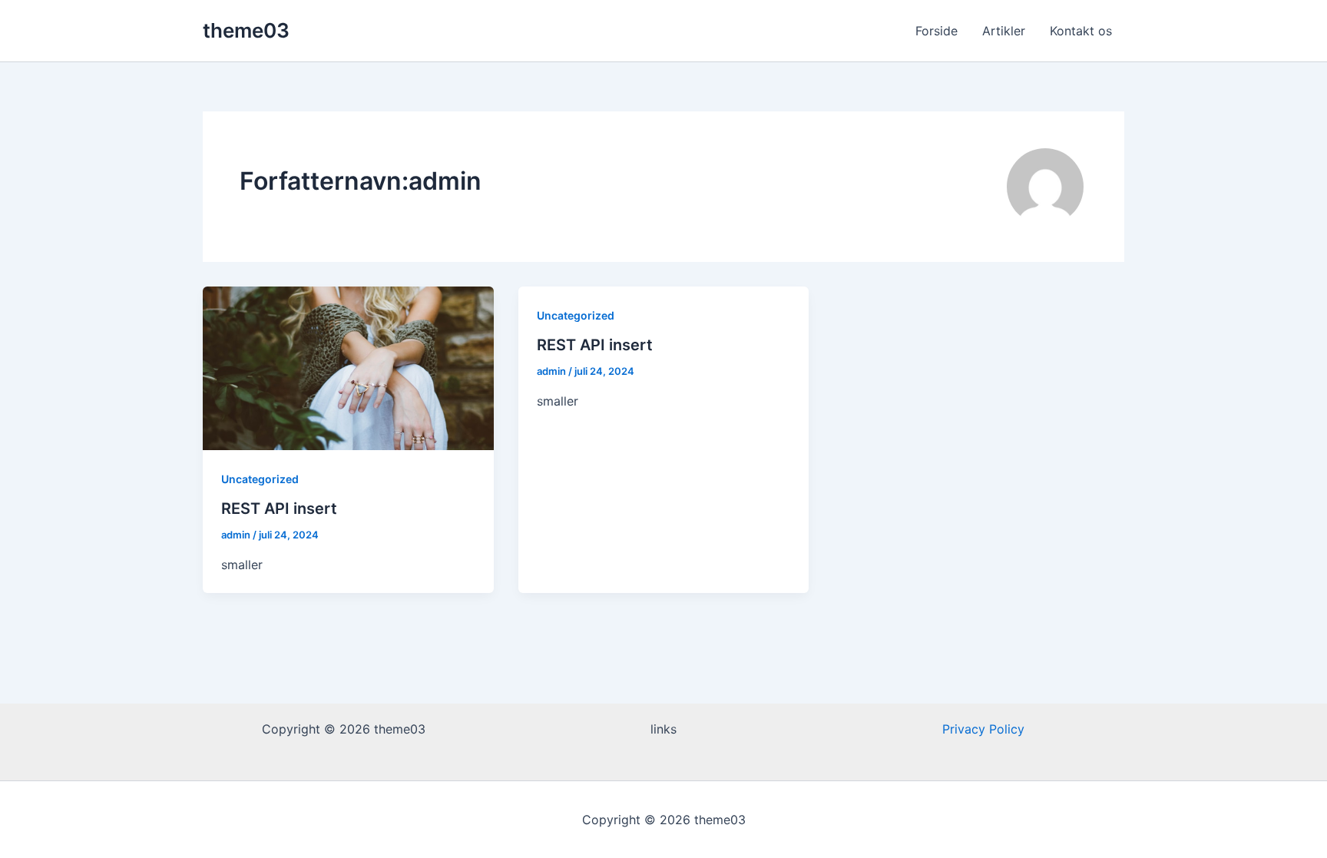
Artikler (1003, 30)
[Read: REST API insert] (348, 367)
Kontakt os (1081, 30)
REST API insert (279, 508)
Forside (936, 30)
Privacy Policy (983, 729)
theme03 (246, 30)
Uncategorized (260, 478)
